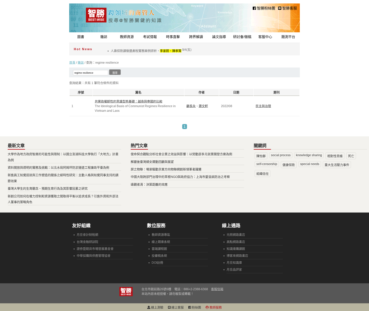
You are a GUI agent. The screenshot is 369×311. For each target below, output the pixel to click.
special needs (309, 164)
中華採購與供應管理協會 (94, 255)
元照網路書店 (236, 234)
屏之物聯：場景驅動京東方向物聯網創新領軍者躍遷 (166, 169)
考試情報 (150, 37)
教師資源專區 (161, 234)
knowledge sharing (309, 155)
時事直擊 (173, 37)
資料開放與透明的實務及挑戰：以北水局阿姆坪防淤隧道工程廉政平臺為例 (58, 167)
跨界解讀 (196, 37)
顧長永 (191, 106)
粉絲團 (196, 307)
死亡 (351, 156)
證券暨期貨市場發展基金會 (95, 248)
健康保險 (289, 165)
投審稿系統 (159, 255)
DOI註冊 (157, 262)
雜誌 (103, 37)
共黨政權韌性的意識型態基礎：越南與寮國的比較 (128, 101)
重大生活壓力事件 (337, 165)
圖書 (80, 37)
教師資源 (127, 37)
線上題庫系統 (161, 241)
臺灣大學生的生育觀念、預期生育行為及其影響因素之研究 (48, 188)
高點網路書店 (236, 241)
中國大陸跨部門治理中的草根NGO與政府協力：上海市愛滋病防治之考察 (180, 176)
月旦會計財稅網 (87, 234)
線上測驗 (156, 307)
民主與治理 (263, 106)
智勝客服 (289, 8)
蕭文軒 (203, 106)
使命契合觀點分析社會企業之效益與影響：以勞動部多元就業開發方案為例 (181, 154)
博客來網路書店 (237, 255)
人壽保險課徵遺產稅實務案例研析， (151, 51)
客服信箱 (217, 289)
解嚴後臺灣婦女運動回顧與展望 (152, 161)
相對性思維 (335, 156)
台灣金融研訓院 (87, 241)
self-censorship (266, 164)
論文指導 (219, 37)
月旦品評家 (234, 269)
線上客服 (177, 307)
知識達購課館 (236, 248)
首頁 (72, 62)
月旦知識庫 (234, 262)
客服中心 (265, 37)
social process (281, 155)
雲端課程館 (159, 248)
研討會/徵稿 (242, 37)
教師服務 (215, 307)
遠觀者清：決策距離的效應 (149, 184)
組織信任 (262, 173)
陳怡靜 (261, 156)
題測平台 (288, 37)
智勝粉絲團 (265, 8)
